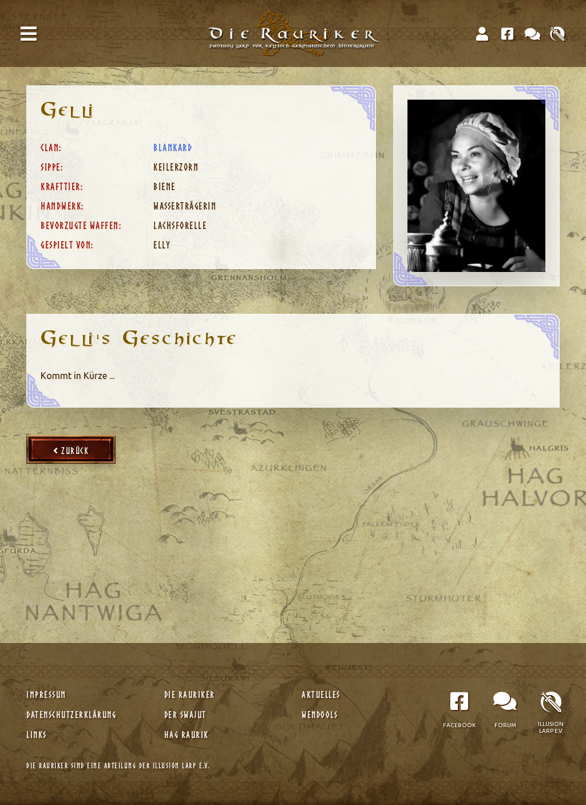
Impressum (47, 694)
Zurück (74, 450)
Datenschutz (71, 714)
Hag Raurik (188, 734)
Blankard (172, 147)
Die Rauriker (191, 694)
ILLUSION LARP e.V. (181, 766)
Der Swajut (186, 714)
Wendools (321, 714)
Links (37, 734)
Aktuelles (322, 694)
